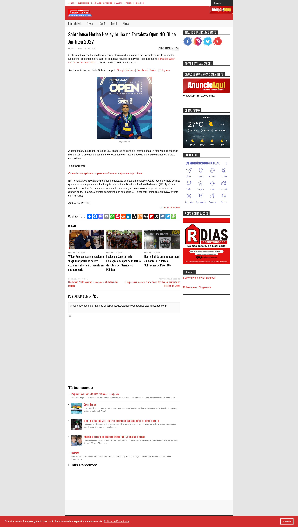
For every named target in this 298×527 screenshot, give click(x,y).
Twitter (153, 70)
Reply (72, 48)
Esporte (83, 48)
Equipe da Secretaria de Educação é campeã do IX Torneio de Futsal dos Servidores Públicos (124, 263)
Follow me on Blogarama (197, 287)
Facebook (142, 70)
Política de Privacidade (101, 3)
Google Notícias (126, 70)
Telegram (164, 70)
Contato (72, 3)
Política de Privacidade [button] (116, 521)
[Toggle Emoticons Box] (70, 315)
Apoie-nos (129, 3)
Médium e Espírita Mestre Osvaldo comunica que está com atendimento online (121, 421)
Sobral (90, 23)
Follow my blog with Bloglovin (199, 277)
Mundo (126, 23)
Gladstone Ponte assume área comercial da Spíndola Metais (93, 284)
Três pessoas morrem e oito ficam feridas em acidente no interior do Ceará (152, 284)
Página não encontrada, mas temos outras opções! (95, 394)
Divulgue (118, 3)
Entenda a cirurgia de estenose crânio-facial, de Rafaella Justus (114, 437)
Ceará (102, 23)
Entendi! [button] (286, 521)
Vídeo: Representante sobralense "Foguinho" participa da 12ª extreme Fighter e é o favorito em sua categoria (86, 263)
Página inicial (74, 23)
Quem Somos (83, 3)
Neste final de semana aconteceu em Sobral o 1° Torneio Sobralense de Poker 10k (162, 260)
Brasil (114, 23)
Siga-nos (140, 3)
